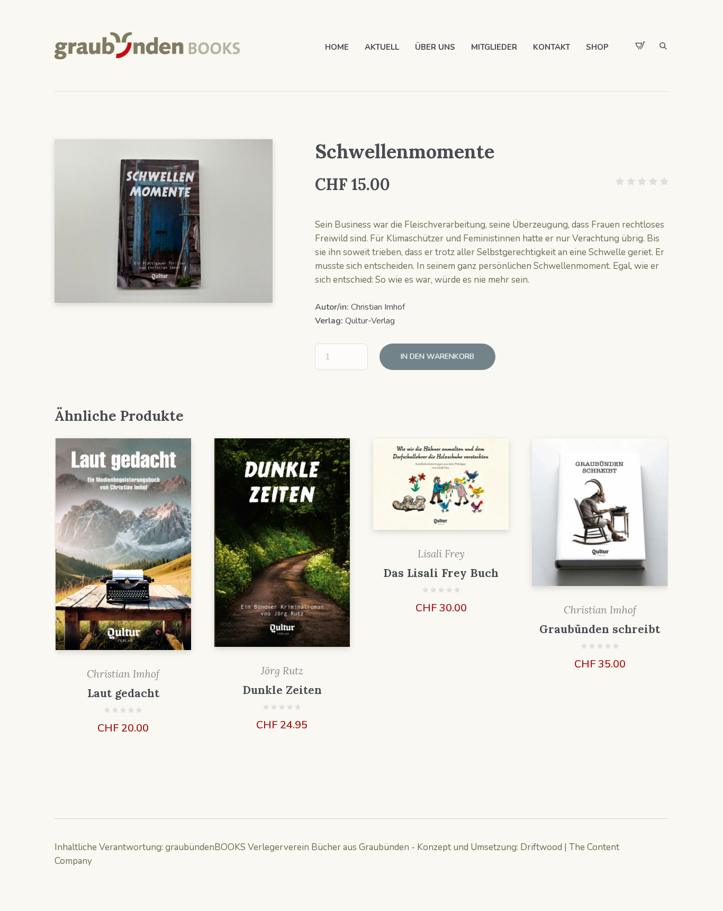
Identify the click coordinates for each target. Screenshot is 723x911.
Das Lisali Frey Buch (441, 573)
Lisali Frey (441, 553)
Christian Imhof (378, 307)
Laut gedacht (123, 693)
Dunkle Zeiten (282, 690)
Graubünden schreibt (599, 629)
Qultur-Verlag (370, 321)
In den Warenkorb (437, 356)
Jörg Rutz (282, 670)
